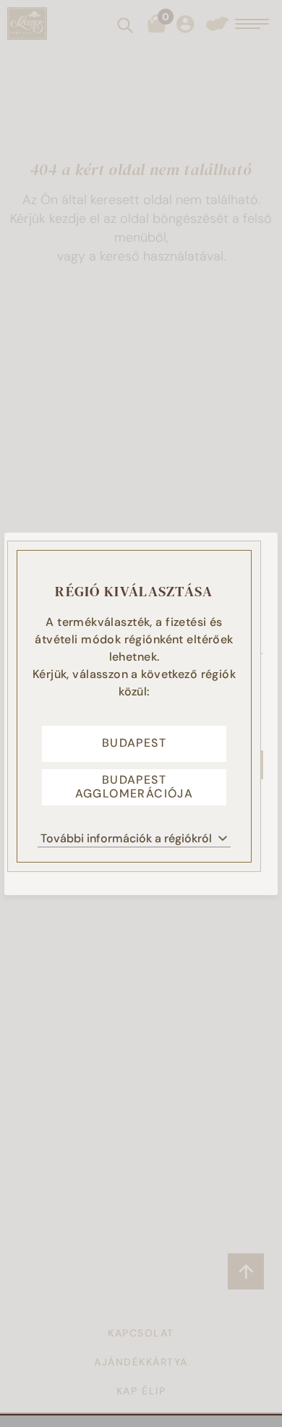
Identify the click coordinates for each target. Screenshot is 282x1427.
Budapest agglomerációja (134, 786)
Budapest (134, 742)
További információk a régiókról (126, 838)
